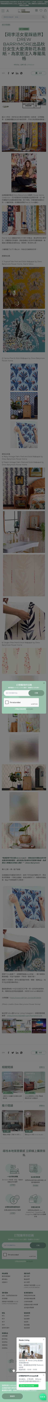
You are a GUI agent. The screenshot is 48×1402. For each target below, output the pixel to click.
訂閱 (36, 693)
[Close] (44, 683)
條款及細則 (29, 709)
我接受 (12, 1396)
